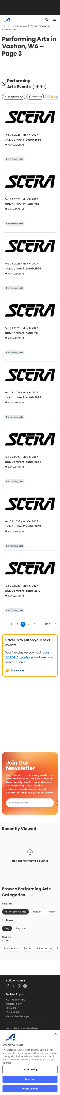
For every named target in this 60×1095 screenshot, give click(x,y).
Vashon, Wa (20, 26)
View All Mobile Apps (17, 1016)
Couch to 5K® (14, 1004)
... (40, 624)
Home (5, 26)
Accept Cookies (30, 1088)
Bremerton (45, 948)
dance (37, 911)
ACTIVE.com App (15, 999)
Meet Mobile (13, 1012)
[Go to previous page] (4, 624)
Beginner (21, 928)
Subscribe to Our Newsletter (22, 1028)
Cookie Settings (30, 1069)
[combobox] (13, 97)
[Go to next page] (55, 624)
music (51, 911)
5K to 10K (11, 1008)
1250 (47, 624)
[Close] (55, 1033)
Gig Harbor (13, 948)
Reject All (30, 1079)
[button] (35, 97)
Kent (29, 948)
